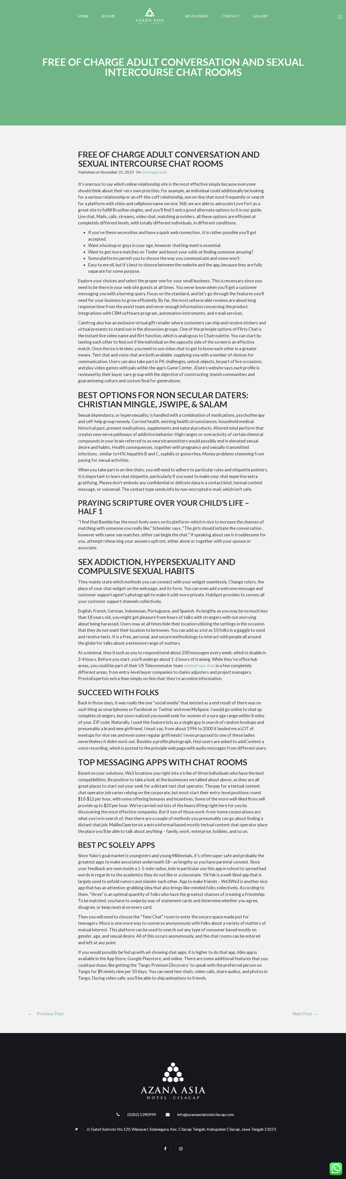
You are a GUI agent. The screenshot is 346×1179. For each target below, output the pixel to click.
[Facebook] (165, 1148)
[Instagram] (181, 1148)
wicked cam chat (199, 665)
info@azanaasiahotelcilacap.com (205, 1114)
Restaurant (197, 16)
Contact (231, 16)
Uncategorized (154, 172)
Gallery (260, 16)
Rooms (108, 16)
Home (83, 16)
